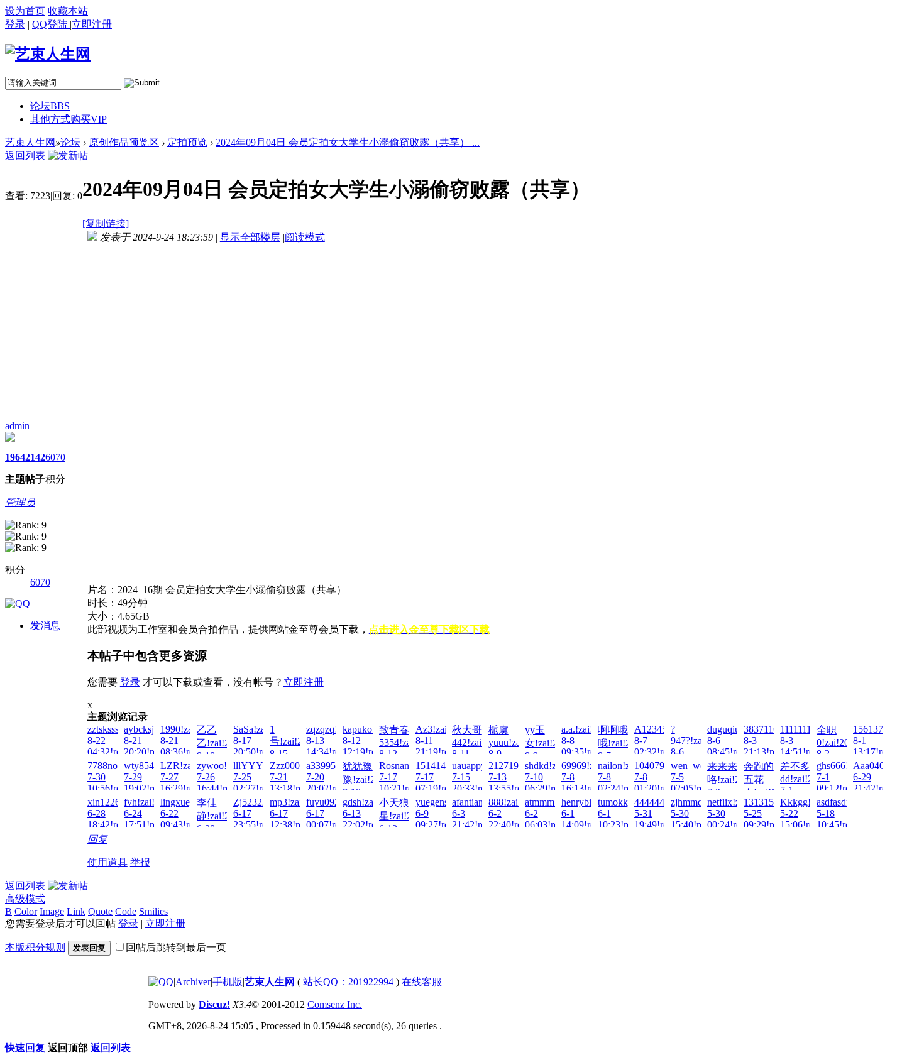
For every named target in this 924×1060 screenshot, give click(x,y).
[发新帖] (68, 155)
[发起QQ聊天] (17, 603)
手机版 (227, 981)
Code (125, 911)
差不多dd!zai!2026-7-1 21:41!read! (805, 784)
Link (76, 911)
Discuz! (214, 1004)
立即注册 (303, 682)
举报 (140, 862)
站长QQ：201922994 (348, 981)
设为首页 (25, 11)
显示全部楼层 (250, 237)
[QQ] (160, 981)
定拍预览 (187, 142)
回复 (97, 839)
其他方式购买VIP (68, 119)
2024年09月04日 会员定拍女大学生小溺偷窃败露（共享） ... (348, 142)
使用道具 (107, 862)
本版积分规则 (35, 947)
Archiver (193, 981)
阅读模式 (305, 237)
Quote (100, 911)
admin (17, 425)
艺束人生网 (30, 142)
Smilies (153, 911)
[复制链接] (105, 223)
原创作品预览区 (124, 142)
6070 (55, 457)
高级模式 (25, 898)
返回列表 (25, 155)
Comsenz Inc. (334, 1004)
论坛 (50, 106)
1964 (15, 457)
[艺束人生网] (48, 54)
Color (25, 911)
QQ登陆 (51, 24)
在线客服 (422, 981)
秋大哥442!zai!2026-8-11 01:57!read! (480, 747)
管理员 (20, 502)
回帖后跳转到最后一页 (176, 947)
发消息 (45, 625)
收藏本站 (68, 11)
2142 (35, 457)
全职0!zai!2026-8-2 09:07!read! (839, 747)
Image (52, 911)
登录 (15, 24)
